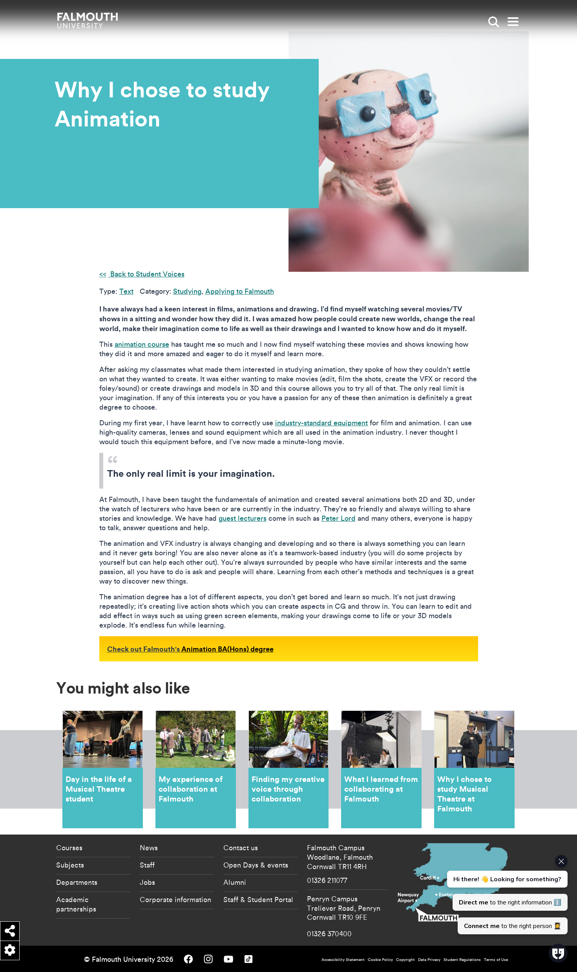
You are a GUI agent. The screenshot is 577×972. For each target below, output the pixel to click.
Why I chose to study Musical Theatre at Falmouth (474, 769)
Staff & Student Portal (258, 899)
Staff (147, 864)
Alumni (234, 882)
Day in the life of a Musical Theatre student (102, 769)
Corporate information (175, 899)
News (149, 847)
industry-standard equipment (321, 422)
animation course (142, 344)
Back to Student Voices (146, 273)
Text (126, 291)
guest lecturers (243, 518)
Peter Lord (338, 518)
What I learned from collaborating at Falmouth (381, 769)
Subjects (70, 864)
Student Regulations (462, 959)
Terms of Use (496, 959)
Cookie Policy (380, 959)
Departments (76, 882)
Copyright (405, 959)
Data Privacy (429, 959)
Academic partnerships (76, 904)
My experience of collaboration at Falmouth (195, 769)
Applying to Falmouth (239, 291)
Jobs (147, 882)
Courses (69, 847)
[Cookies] (9, 950)
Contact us (240, 847)
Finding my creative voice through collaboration (288, 769)
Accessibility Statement (343, 959)
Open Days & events (255, 864)
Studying (187, 291)
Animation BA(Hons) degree (227, 648)
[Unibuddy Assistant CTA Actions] (506, 895)
